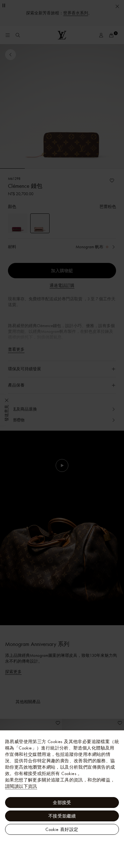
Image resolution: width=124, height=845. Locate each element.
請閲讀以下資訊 (21, 786)
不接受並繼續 (62, 816)
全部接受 (62, 802)
